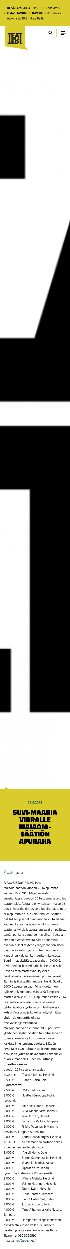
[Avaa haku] (50, 33)
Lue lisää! (38, 18)
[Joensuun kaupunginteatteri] (15, 33)
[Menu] (63, 33)
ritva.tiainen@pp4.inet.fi (20, 1240)
